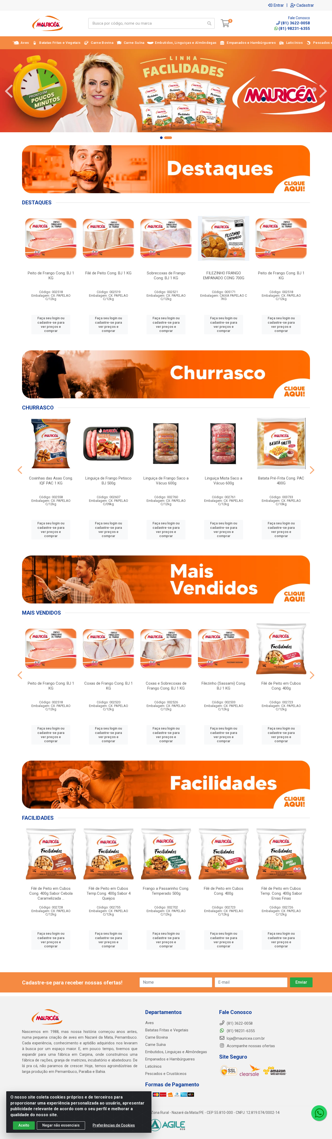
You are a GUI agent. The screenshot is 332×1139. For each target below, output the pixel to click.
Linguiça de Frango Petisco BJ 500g (108, 480)
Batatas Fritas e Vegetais (166, 1030)
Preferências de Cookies (114, 1125)
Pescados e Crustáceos (165, 1073)
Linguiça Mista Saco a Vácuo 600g (223, 480)
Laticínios (153, 1066)
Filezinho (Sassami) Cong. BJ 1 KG (224, 686)
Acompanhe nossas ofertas (250, 1046)
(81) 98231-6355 (294, 28)
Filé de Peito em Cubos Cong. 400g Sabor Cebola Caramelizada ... (51, 893)
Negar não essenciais (61, 1125)
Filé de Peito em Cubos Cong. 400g (281, 686)
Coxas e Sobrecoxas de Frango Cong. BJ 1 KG (166, 686)
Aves (149, 1022)
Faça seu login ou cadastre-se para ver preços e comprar (50, 324)
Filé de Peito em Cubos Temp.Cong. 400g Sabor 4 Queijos (108, 893)
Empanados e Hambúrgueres (170, 1059)
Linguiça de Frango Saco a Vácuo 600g (166, 480)
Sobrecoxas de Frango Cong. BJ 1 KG (166, 275)
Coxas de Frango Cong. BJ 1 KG (108, 686)
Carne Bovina (156, 1037)
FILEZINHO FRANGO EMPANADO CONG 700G (223, 275)
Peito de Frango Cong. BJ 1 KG (51, 275)
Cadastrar (305, 5)
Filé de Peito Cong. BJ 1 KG (108, 273)
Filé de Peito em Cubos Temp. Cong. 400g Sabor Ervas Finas (281, 893)
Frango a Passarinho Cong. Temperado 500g (166, 891)
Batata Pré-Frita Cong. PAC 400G (281, 480)
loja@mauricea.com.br (245, 1038)
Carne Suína (155, 1044)
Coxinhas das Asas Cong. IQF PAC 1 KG (51, 480)
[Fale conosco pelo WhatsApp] (319, 1113)
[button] (161, 137)
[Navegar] (9, 91)
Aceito (23, 1125)
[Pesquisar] (209, 23)
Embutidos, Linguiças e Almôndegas (176, 1052)
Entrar (278, 5)
